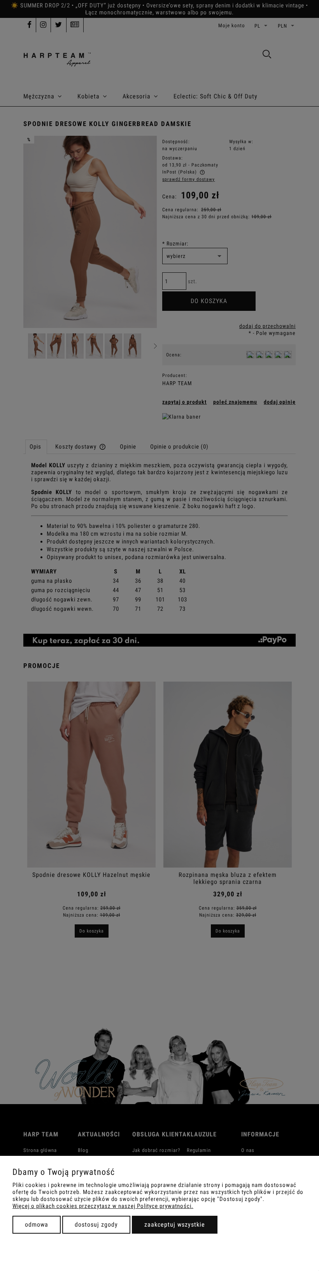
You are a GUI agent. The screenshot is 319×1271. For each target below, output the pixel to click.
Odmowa (36, 1224)
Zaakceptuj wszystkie (174, 1224)
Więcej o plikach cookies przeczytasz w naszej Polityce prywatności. (102, 1206)
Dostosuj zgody (96, 1224)
